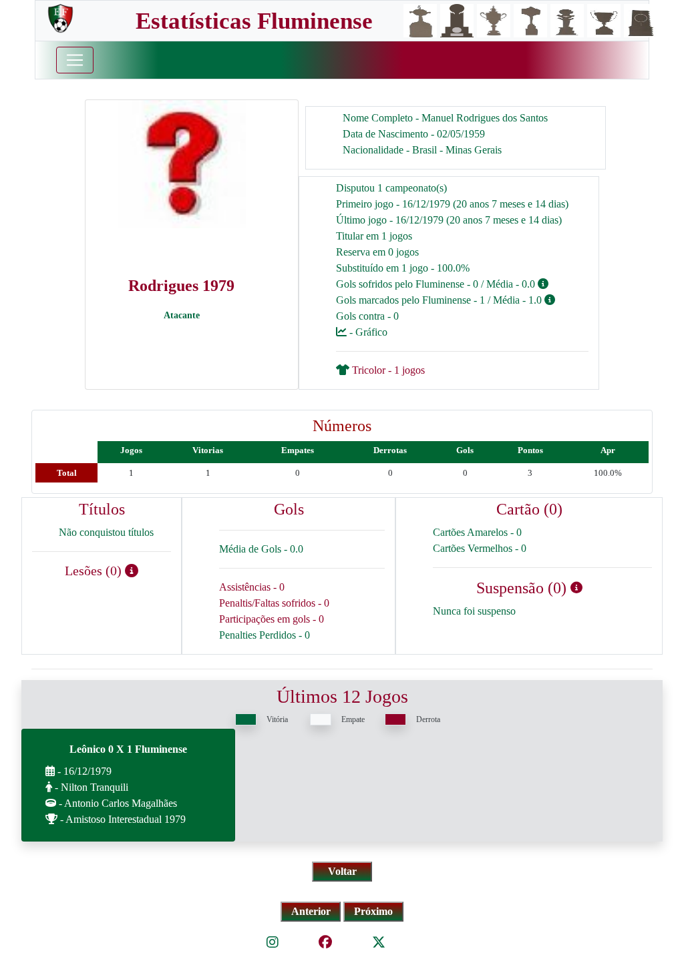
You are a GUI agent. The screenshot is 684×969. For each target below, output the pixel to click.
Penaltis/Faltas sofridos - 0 (274, 603)
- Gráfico (367, 332)
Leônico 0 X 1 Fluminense (128, 749)
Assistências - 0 (252, 587)
